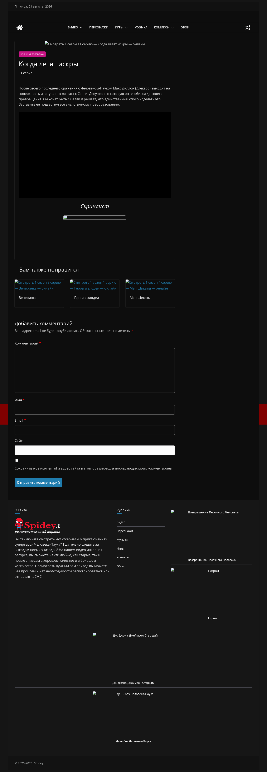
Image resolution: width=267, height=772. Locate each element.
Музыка (141, 27)
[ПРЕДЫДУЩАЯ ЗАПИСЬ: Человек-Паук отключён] (4, 414)
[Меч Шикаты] (150, 282)
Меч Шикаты (140, 297)
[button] (80, 27)
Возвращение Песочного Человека (212, 559)
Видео (73, 27)
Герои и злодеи (86, 297)
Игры (119, 27)
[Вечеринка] (39, 282)
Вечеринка (28, 297)
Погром (212, 618)
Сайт (19, 440)
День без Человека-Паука (133, 741)
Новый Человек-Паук (32, 54)
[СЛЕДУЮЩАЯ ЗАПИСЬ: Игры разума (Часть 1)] (263, 414)
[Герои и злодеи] (94, 282)
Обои (185, 27)
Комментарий (28, 343)
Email (20, 420)
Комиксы (161, 27)
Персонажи (98, 27)
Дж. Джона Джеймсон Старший (133, 682)
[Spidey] (20, 28)
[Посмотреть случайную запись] (247, 28)
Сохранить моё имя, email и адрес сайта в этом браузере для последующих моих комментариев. (94, 468)
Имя (20, 400)
